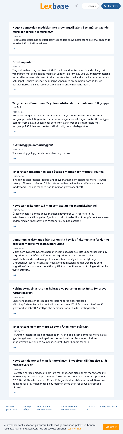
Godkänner (111, 426)
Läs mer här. (74, 428)
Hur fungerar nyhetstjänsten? (45, 408)
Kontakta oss (91, 408)
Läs (14, 48)
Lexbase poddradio (11, 408)
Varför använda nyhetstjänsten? (69, 408)
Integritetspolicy (108, 406)
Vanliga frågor (27, 408)
